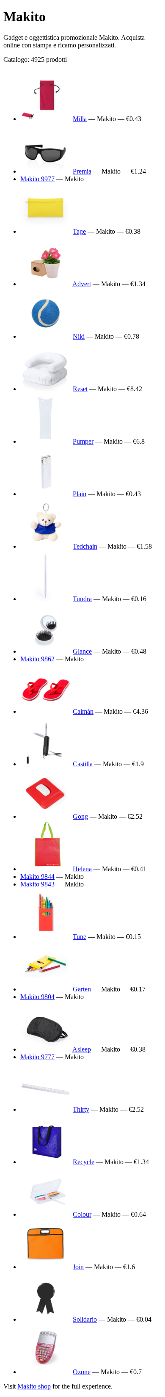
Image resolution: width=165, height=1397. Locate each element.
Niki (79, 336)
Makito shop (34, 1386)
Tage (79, 231)
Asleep (81, 1049)
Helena (82, 868)
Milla (80, 118)
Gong (80, 816)
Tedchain (85, 546)
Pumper (83, 441)
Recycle (83, 1161)
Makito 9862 (37, 659)
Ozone (82, 1371)
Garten (82, 989)
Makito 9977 (37, 178)
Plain (79, 493)
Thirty (81, 1109)
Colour (82, 1214)
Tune (79, 936)
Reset (80, 388)
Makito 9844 (37, 876)
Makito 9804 (37, 996)
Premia (82, 171)
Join (78, 1266)
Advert (81, 283)
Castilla (83, 764)
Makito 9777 (37, 1056)
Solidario (85, 1319)
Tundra (82, 598)
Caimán (83, 711)
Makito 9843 (37, 884)
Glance (82, 651)
